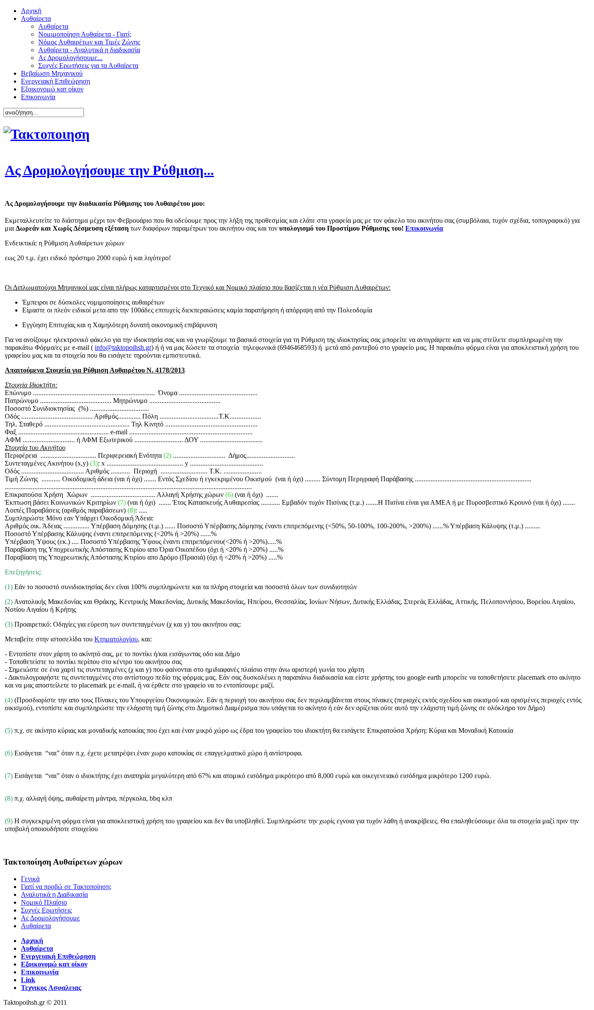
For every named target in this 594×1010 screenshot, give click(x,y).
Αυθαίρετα (36, 925)
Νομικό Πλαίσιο (44, 902)
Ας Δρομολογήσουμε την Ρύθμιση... (109, 170)
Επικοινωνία (424, 228)
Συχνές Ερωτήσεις (46, 910)
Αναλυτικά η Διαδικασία (54, 894)
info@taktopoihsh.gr (123, 347)
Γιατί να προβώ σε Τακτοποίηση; (66, 886)
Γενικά (30, 878)
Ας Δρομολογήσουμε (50, 918)
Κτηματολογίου (116, 639)
